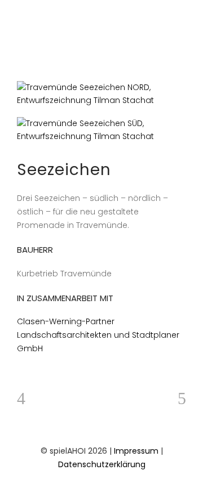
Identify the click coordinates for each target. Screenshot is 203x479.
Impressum (136, 450)
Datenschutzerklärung (101, 464)
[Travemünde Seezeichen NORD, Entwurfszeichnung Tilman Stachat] (101, 94)
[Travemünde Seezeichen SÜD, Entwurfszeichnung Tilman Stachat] (101, 130)
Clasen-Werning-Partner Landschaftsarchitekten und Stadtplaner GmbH (98, 335)
